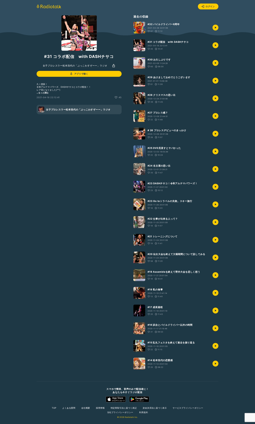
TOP (54, 408)
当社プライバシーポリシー (120, 412)
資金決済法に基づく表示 (155, 408)
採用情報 (100, 408)
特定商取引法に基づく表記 (124, 408)
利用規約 (143, 412)
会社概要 (85, 408)
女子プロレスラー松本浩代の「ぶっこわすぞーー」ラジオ (75, 65)
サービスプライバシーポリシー (188, 408)
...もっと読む (43, 92)
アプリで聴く (81, 73)
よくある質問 (68, 408)
